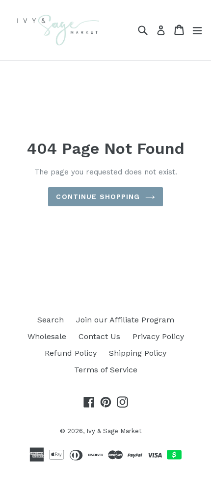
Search (50, 319)
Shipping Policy (137, 353)
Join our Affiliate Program (125, 319)
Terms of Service (105, 369)
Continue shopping (98, 196)
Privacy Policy (158, 336)
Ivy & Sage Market (114, 431)
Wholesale (46, 336)
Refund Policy (71, 353)
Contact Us (99, 336)
